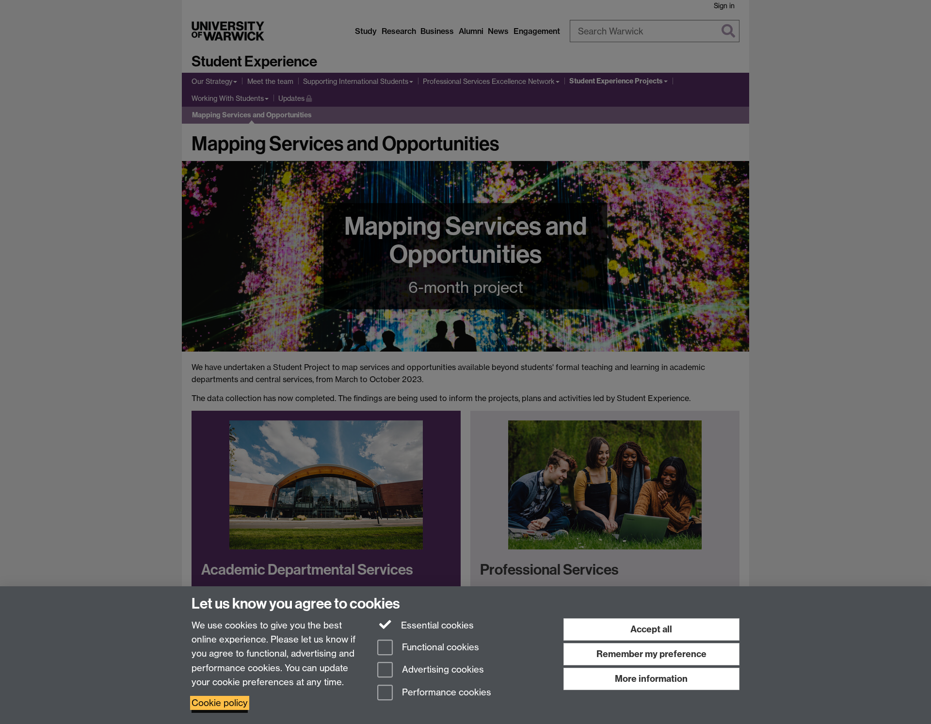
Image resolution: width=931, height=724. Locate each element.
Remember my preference (651, 654)
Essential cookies (436, 625)
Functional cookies (439, 647)
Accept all (651, 629)
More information (651, 678)
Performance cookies (445, 692)
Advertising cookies (442, 670)
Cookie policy (220, 702)
